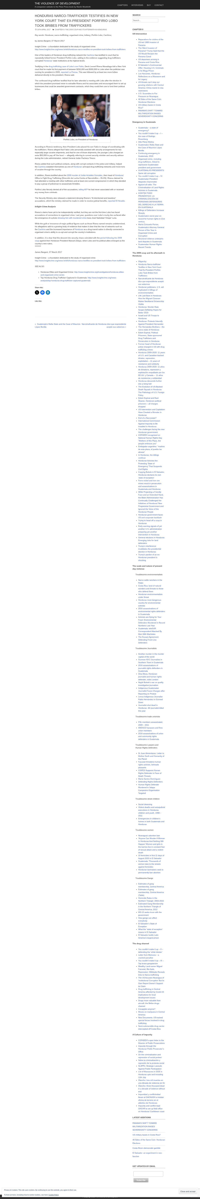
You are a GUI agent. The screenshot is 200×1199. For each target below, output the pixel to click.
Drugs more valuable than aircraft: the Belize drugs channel (149, 1003)
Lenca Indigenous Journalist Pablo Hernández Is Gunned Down (150, 699)
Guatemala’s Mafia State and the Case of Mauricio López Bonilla (150, 148)
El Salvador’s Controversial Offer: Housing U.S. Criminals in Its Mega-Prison (151, 68)
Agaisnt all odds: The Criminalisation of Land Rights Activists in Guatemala (151, 187)
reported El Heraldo (116, 201)
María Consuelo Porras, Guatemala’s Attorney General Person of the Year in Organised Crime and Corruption (151, 230)
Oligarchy (142, 261)
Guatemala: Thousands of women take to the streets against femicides (149, 864)
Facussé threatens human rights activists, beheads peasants (149, 765)
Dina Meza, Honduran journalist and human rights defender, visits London (150, 677)
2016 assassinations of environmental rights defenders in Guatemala (151, 611)
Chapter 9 (59, 30)
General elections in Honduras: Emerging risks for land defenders (151, 540)
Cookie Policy (54, 1195)
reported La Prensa (69, 72)
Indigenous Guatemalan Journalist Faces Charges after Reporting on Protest (151, 691)
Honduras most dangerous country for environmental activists (149, 603)
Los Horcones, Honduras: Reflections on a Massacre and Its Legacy (151, 76)
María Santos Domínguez (149, 779)
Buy (149, 5)
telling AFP (83, 189)
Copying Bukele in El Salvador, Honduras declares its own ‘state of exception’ (151, 475)
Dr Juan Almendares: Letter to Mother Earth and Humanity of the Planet (151, 756)
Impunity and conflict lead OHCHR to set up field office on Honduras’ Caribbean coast (151, 1109)
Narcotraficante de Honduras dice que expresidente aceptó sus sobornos (151, 281)
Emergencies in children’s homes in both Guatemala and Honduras (151, 821)
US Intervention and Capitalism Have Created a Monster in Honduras (151, 412)
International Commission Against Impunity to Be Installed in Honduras (149, 424)
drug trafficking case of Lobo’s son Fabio (66, 66)
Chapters (122, 5)
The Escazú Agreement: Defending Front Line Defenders (148, 640)
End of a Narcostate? (147, 418)
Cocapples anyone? (146, 1009)
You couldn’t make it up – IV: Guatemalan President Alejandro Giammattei (150, 179)
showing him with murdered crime (72, 218)
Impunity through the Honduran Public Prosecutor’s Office (151, 1049)
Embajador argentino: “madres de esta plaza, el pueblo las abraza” (151, 449)
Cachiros (90, 55)
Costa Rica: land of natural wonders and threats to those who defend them (150, 589)
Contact (159, 5)
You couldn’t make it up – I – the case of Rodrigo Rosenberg (150, 136)
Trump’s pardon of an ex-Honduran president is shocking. (149, 557)
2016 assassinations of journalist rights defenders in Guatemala (150, 668)
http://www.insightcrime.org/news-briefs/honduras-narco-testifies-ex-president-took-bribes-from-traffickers (80, 49)
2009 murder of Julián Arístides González (84, 175)
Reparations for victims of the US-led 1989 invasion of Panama (150, 42)
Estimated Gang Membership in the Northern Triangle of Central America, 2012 (150, 906)
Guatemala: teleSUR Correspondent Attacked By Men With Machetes (150, 631)
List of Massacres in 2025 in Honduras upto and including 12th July (150, 1074)
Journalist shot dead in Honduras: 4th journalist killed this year (151, 708)
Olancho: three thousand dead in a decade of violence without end (151, 1089)
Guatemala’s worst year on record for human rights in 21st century (151, 219)
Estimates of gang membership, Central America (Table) (151, 892)
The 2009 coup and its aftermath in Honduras (86, 30)
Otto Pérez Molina (146, 142)
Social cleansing (145, 804)
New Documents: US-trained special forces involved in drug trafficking (151, 1020)
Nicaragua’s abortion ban (149, 835)
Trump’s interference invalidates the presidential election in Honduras (149, 549)
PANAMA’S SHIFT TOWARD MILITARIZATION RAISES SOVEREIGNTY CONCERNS (150, 113)
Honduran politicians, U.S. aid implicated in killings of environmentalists (151, 290)
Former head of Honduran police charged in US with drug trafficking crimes (151, 347)
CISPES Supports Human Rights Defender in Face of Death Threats (149, 773)
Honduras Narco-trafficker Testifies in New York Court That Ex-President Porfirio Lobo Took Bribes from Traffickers (149, 270)
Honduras (48, 61)
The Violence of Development (57, 3)
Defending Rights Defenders (150, 782)
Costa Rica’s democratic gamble (146, 1148)
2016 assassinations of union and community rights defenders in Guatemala (150, 736)
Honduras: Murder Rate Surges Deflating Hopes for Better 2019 (149, 310)
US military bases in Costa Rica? (147, 1135)
